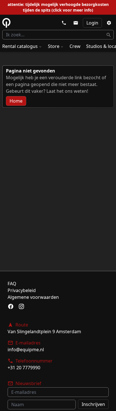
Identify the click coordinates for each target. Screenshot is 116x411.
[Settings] (109, 23)
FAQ (12, 283)
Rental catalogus (20, 46)
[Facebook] (10, 306)
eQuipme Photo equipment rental (6, 23)
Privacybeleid (22, 290)
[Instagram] (21, 306)
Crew (75, 46)
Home (16, 101)
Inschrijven (93, 404)
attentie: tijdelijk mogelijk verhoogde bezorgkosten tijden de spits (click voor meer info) (58, 7)
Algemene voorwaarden (33, 297)
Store (53, 46)
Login (92, 23)
